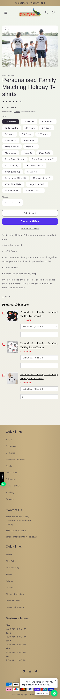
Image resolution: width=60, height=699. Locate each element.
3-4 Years (46, 127)
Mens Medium (12, 146)
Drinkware (10, 479)
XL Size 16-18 (11, 190)
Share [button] (7, 296)
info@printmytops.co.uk (25, 536)
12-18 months (11, 127)
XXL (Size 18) (11, 165)
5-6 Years (9, 134)
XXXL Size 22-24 (13, 184)
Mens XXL (31, 146)
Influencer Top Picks (15, 459)
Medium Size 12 (34, 190)
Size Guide (11, 561)
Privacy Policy (12, 567)
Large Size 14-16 (37, 184)
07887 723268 (18, 530)
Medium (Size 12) (42, 178)
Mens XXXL (44, 152)
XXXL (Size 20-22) (35, 165)
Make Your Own (13, 485)
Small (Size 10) (12, 171)
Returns (9, 580)
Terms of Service (14, 600)
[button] (6, 12)
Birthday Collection (15, 594)
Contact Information (15, 607)
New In (9, 439)
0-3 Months (10, 121)
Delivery (10, 587)
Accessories (11, 472)
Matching (10, 492)
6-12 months (48, 121)
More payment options (30, 228)
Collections (11, 452)
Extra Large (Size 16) (15, 178)
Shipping (17, 111)
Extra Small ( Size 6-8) (43, 159)
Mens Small (29, 140)
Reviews (9, 574)
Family (9, 466)
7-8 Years (26, 134)
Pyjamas (10, 499)
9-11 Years (43, 134)
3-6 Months (28, 121)
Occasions (11, 446)
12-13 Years (10, 140)
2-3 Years (30, 127)
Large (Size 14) (34, 171)
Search (9, 554)
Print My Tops (22, 694)
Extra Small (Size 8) (15, 159)
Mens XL (28, 152)
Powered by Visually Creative (39, 694)
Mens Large (10, 152)
